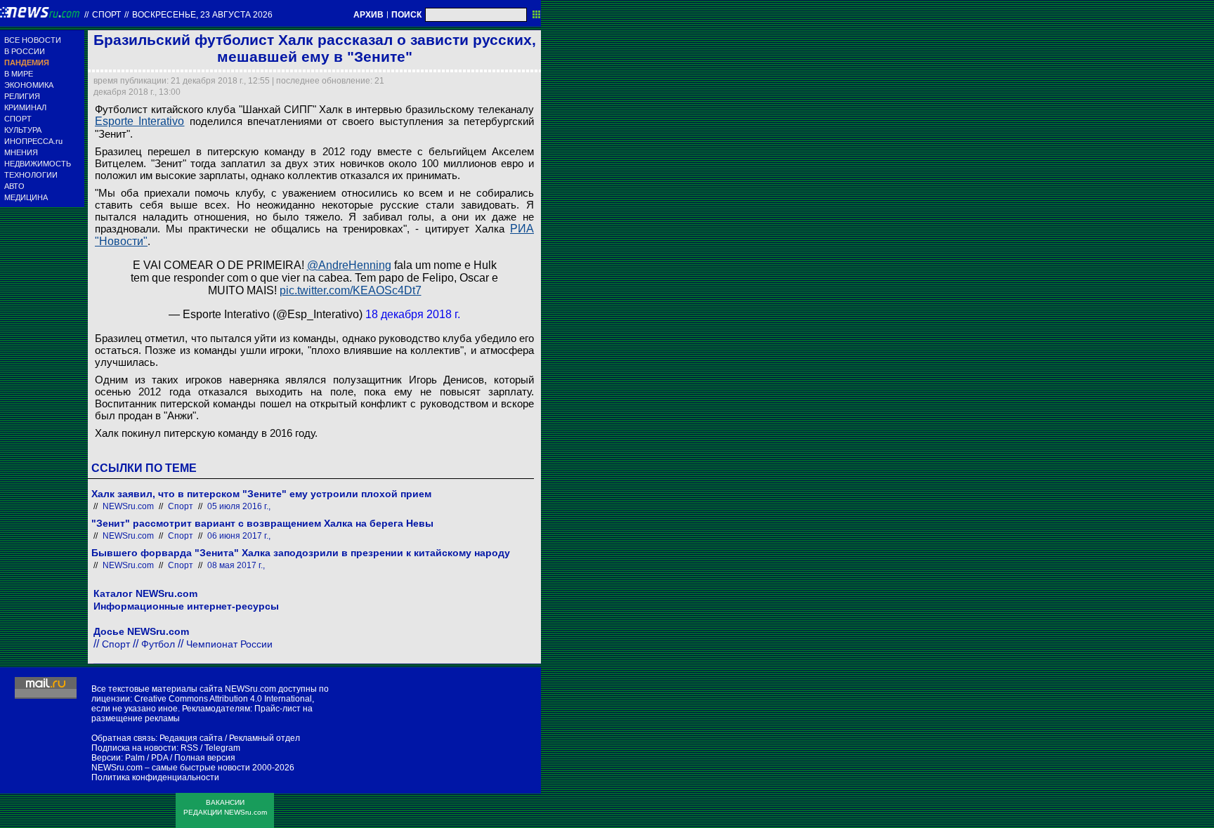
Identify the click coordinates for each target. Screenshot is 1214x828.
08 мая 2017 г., (236, 565)
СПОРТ (18, 118)
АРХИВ (368, 15)
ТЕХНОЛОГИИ (31, 175)
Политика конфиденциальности (155, 777)
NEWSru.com (128, 506)
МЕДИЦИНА (26, 197)
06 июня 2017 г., (238, 536)
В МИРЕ (18, 74)
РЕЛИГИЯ (22, 96)
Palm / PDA (146, 758)
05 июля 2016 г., (238, 506)
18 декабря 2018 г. (412, 314)
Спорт (106, 15)
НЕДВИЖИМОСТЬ (37, 163)
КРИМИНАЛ (25, 107)
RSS (189, 748)
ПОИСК (406, 15)
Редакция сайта (191, 738)
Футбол (158, 644)
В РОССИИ (24, 51)
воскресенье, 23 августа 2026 (202, 15)
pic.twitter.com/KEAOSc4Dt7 (351, 290)
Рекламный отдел (264, 738)
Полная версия (204, 758)
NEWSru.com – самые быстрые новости (170, 768)
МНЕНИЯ (21, 152)
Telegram (222, 748)
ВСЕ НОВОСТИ (32, 40)
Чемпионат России (229, 644)
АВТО (14, 186)
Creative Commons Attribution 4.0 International (223, 699)
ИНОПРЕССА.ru (33, 141)
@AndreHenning (349, 265)
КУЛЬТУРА (22, 130)
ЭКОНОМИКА (28, 85)
